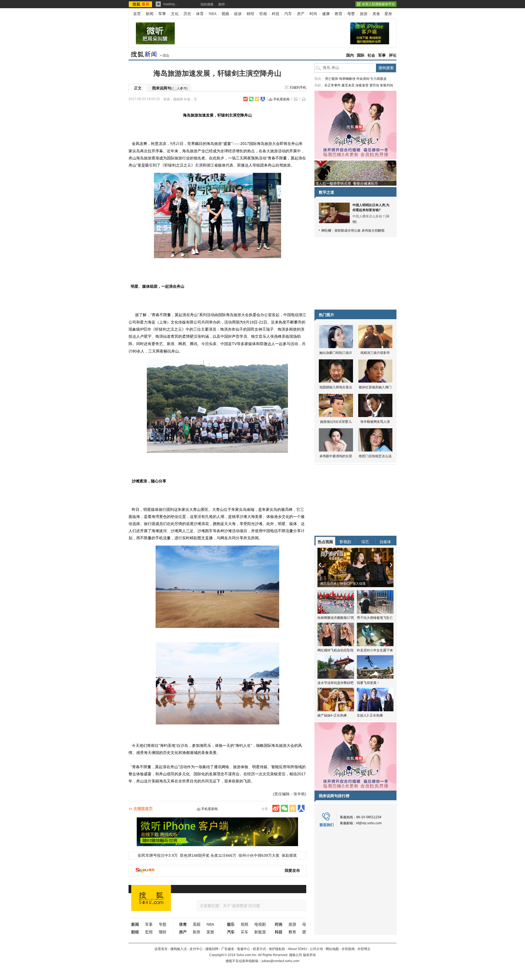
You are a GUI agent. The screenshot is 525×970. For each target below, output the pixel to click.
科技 (275, 14)
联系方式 (259, 949)
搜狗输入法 (178, 949)
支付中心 (196, 949)
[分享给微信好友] (284, 808)
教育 (338, 14)
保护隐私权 (277, 949)
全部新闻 (348, 949)
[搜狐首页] (141, 4)
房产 (301, 14)
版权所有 (309, 955)
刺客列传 (386, 85)
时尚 (313, 14)
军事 (162, 14)
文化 (175, 14)
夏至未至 (348, 85)
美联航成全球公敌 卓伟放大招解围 (359, 230)
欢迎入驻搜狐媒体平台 (378, 4)
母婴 (351, 14)
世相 (263, 14)
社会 (371, 55)
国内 (350, 55)
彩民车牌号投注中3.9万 (158, 855)
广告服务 (227, 949)
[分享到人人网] (263, 99)
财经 (250, 14)
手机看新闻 (281, 99)
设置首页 (161, 949)
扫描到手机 (298, 87)
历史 (187, 14)
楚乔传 (374, 85)
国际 (360, 55)
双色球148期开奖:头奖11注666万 (208, 855)
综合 (166, 55)
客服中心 (243, 949)
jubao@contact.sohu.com (280, 961)
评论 (392, 55)
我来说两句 (170, 88)
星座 (388, 14)
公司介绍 (316, 949)
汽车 (288, 14)
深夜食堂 (362, 85)
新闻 (149, 14)
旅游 (364, 14)
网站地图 (332, 949)
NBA (213, 14)
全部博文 (364, 949)
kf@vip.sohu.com (369, 823)
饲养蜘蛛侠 (347, 79)
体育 (200, 14)
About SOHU (297, 949)
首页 (137, 14)
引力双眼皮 (378, 79)
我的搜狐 (207, 4)
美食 (376, 14)
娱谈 (238, 14)
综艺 (365, 542)
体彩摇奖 (289, 855)
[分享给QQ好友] (257, 99)
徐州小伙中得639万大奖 (258, 855)
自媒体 (385, 542)
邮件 (221, 4)
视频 (225, 14)
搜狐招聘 (211, 949)
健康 (326, 14)
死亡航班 (331, 79)
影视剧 (345, 542)
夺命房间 (362, 79)
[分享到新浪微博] (245, 99)
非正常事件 (332, 85)
